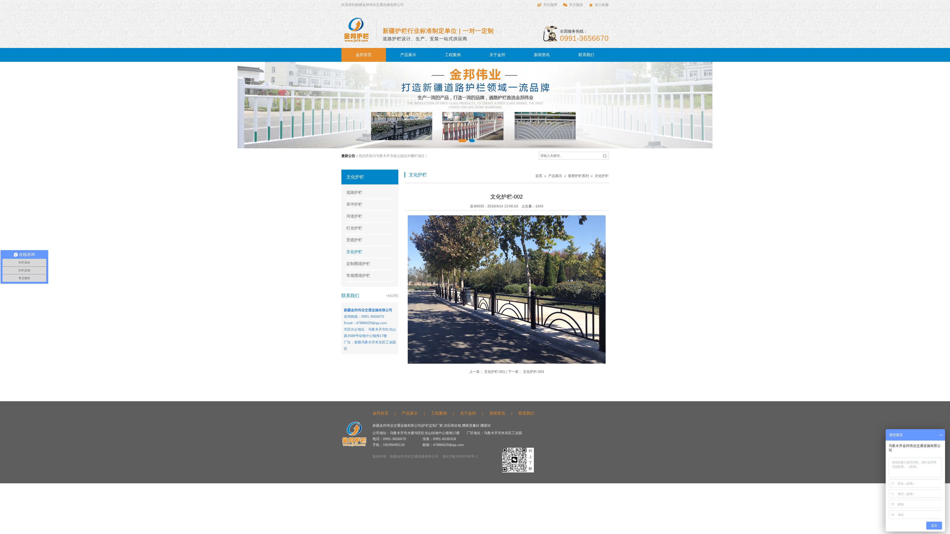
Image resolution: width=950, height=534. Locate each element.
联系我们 (586, 55)
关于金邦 (497, 55)
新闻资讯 (542, 55)
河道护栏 (354, 216)
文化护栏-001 (494, 372)
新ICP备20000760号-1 (460, 456)
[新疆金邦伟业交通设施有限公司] (356, 30)
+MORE (392, 296)
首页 (538, 176)
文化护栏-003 (533, 372)
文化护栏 (354, 252)
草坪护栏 (354, 204)
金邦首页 (364, 55)
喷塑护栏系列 (578, 176)
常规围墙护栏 (358, 275)
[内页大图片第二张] (475, 105)
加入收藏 (602, 5)
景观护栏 (354, 240)
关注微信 (576, 5)
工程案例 (453, 55)
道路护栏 (354, 192)
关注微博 (550, 5)
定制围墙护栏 (358, 264)
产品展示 (408, 55)
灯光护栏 (354, 228)
